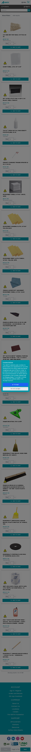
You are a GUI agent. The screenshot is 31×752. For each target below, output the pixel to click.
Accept (16, 384)
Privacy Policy (9, 377)
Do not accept (15, 388)
